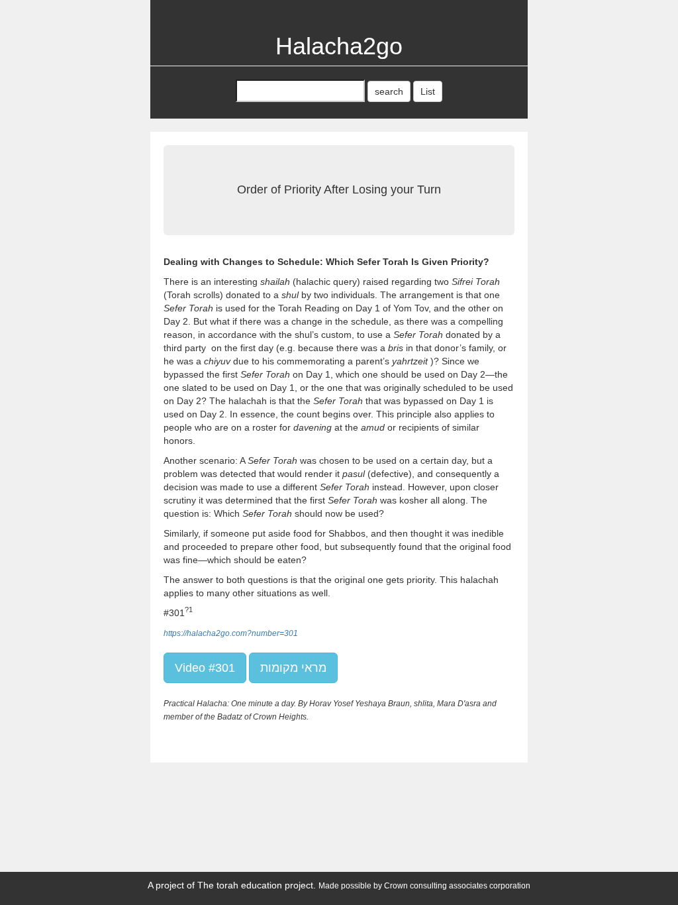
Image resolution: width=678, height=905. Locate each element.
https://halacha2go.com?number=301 (231, 633)
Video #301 (205, 667)
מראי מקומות (293, 667)
